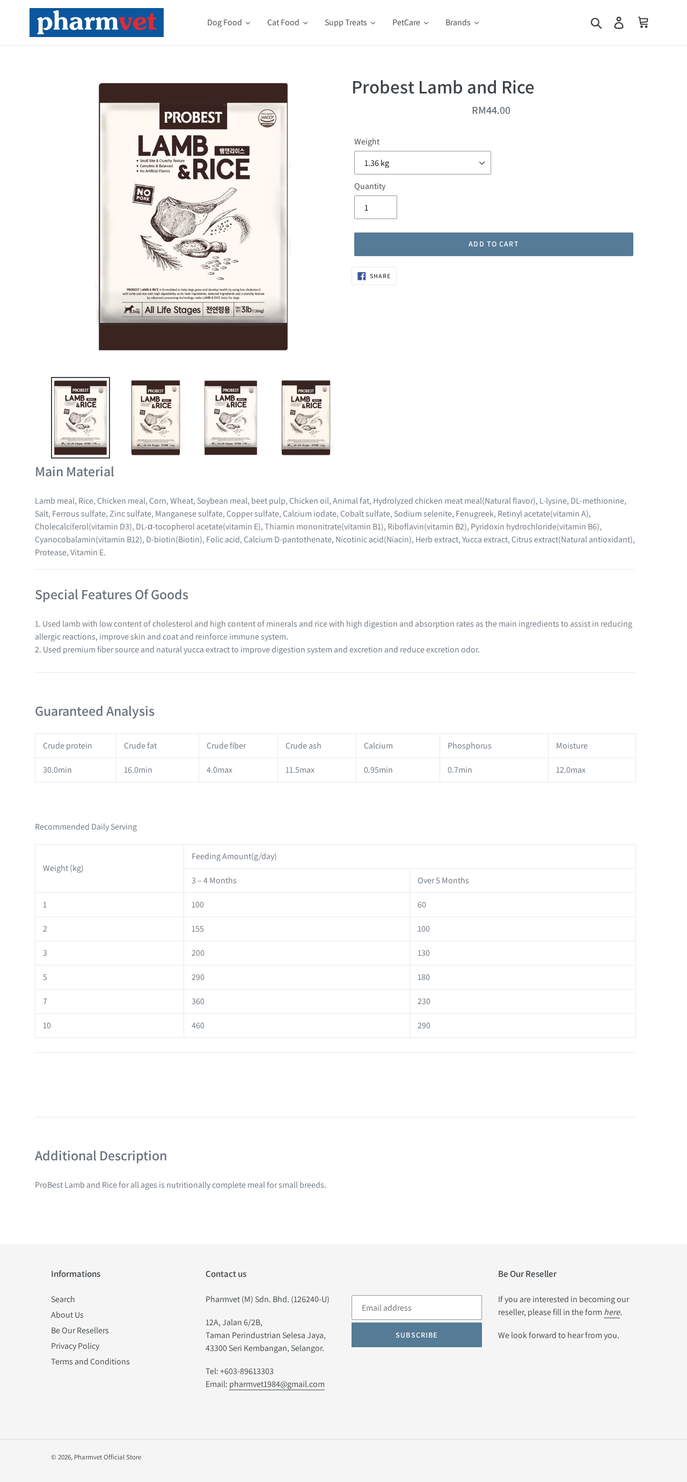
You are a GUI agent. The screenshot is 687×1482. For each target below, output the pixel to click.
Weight (366, 141)
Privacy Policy (75, 1346)
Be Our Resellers (80, 1330)
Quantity (369, 186)
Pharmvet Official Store (107, 1457)
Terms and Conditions (90, 1361)
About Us (67, 1314)
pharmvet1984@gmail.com (277, 1384)
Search (63, 1299)
